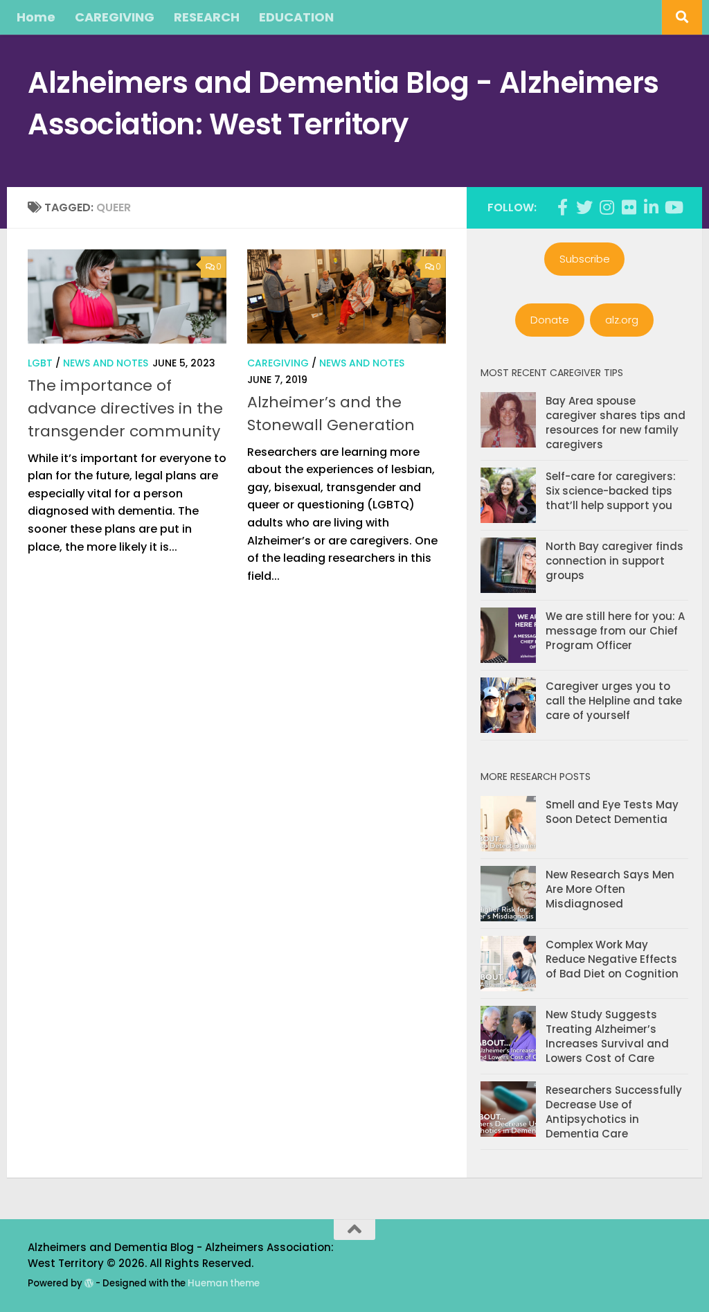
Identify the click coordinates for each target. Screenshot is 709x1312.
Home (36, 17)
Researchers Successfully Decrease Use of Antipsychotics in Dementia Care (614, 1112)
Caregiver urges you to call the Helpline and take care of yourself (614, 701)
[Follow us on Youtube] (673, 207)
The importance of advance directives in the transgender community (125, 408)
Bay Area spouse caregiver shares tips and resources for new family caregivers (615, 422)
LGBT (40, 363)
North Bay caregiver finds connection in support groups (614, 561)
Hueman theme (224, 1283)
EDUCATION (296, 17)
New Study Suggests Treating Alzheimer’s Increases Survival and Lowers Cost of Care (607, 1036)
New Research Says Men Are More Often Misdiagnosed (610, 889)
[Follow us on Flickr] (628, 207)
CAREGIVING (114, 17)
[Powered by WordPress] (88, 1283)
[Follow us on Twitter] (584, 207)
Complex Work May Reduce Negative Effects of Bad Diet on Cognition (612, 959)
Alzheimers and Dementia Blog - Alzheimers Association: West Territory (343, 103)
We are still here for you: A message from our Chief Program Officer (615, 631)
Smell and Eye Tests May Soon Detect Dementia (612, 811)
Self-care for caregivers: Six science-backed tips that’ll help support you (611, 491)
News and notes (105, 363)
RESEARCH (207, 17)
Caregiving (278, 363)
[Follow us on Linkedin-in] (651, 207)
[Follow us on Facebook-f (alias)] (562, 207)
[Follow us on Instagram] (606, 207)
